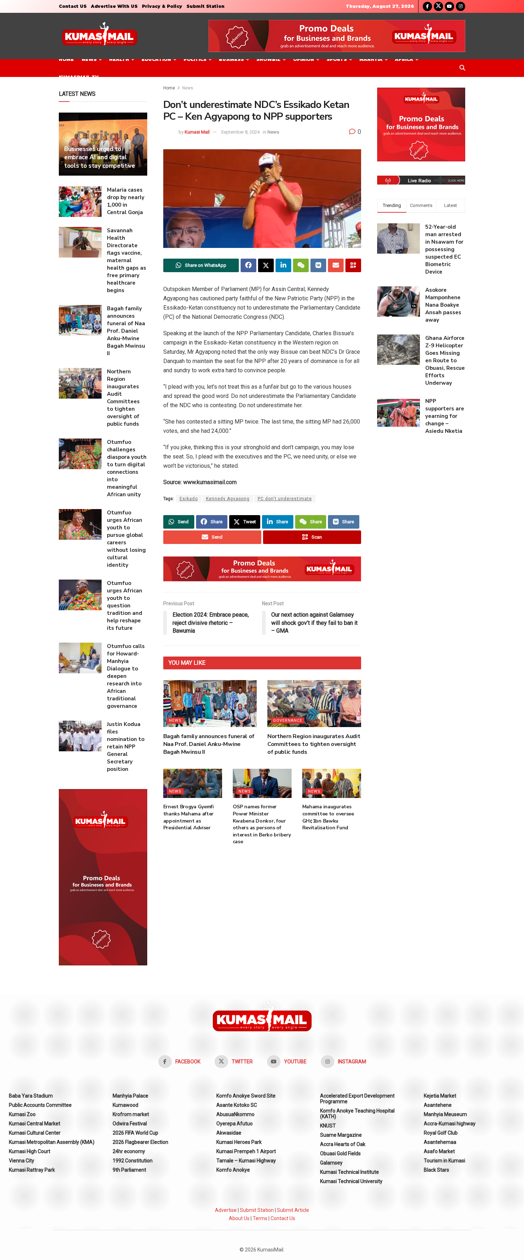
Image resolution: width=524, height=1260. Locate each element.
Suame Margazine (341, 1135)
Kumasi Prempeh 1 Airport (246, 1151)
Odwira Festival (130, 1123)
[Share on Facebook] (248, 265)
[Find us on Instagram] (460, 6)
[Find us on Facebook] (427, 6)
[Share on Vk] (318, 265)
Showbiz (268, 59)
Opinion (303, 59)
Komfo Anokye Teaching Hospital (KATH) (357, 1113)
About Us (239, 1218)
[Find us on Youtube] (449, 6)
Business (231, 59)
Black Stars (436, 1170)
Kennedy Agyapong (228, 498)
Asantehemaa (440, 1142)
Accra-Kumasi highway (450, 1123)
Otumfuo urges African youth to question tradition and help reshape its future (124, 606)
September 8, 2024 (240, 132)
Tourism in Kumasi (444, 1160)
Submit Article (293, 1210)
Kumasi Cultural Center (35, 1133)
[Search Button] (462, 68)
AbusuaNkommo (235, 1114)
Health (119, 59)
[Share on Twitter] (266, 265)
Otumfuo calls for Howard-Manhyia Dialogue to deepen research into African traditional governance (126, 676)
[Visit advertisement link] (337, 36)
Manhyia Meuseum (445, 1114)
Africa (404, 59)
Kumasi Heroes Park (239, 1142)
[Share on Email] (336, 265)
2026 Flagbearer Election (140, 1142)
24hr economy (129, 1151)
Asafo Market (439, 1151)
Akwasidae (228, 1133)
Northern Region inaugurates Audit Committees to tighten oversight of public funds (313, 744)
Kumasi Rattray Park (32, 1170)
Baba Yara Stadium (31, 1096)
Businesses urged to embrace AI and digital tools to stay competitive (99, 157)
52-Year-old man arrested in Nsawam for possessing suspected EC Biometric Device (444, 249)
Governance (287, 720)
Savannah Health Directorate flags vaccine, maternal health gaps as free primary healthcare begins (126, 260)
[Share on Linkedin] (283, 265)
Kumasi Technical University (351, 1181)
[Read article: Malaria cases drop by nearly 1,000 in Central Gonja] (80, 201)
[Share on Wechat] (301, 265)
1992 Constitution (133, 1160)
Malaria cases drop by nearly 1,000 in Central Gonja (125, 201)
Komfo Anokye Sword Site (246, 1096)
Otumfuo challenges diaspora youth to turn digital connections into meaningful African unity (127, 468)
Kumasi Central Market (34, 1123)
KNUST (328, 1126)
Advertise (226, 1210)
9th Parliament (129, 1170)
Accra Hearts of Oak (342, 1144)
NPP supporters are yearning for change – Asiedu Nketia (444, 416)
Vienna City (21, 1160)
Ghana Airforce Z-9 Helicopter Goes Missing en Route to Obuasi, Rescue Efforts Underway (445, 361)
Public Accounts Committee (40, 1105)
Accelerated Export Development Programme (357, 1098)
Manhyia (370, 59)
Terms (260, 1218)
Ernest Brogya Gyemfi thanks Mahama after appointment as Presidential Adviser (188, 817)
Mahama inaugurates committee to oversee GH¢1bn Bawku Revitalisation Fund (328, 817)
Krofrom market (131, 1114)
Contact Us (283, 1218)
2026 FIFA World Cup (135, 1133)
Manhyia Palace (130, 1096)
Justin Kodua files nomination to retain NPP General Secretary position (125, 747)
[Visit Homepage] (99, 36)
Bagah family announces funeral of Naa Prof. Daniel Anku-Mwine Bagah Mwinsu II (209, 744)
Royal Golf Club (441, 1133)
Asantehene (438, 1105)
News (89, 59)
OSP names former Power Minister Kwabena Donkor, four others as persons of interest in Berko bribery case (262, 824)
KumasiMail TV (78, 77)
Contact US (73, 6)
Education (156, 59)
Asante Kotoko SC (236, 1105)
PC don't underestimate (285, 498)
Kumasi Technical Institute (349, 1172)
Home (66, 59)
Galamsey (331, 1163)
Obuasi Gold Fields (340, 1153)
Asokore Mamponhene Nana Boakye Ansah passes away (443, 304)
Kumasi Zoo (22, 1114)
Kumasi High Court (29, 1151)
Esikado (189, 498)
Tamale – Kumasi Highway (246, 1160)
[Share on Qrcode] (353, 265)
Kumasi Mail (197, 132)
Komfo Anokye (233, 1170)
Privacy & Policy (162, 6)
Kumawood (125, 1105)
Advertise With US (114, 6)
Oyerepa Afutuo (234, 1123)
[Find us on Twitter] (438, 6)
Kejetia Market (440, 1096)
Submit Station (205, 6)
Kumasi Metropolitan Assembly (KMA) (51, 1142)
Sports (337, 59)
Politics (195, 59)
